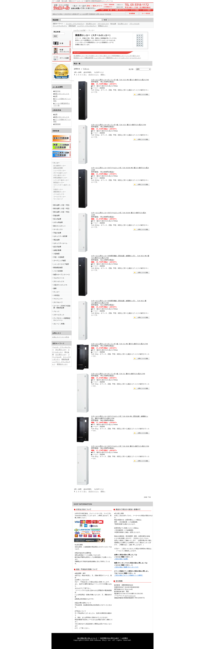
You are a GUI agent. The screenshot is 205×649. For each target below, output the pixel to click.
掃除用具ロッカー (59, 192)
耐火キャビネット (59, 226)
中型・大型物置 (58, 257)
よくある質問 (58, 87)
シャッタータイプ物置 (61, 264)
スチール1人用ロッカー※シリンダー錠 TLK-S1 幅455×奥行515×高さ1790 (118, 374)
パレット (56, 311)
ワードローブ (58, 199)
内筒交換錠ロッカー (60, 178)
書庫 (54, 288)
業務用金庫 (72, 26)
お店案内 (125, 638)
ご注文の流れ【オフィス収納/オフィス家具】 (128, 575)
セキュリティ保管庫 (60, 236)
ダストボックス (58, 281)
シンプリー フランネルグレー (87, 26)
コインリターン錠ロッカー (61, 186)
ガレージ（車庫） (59, 324)
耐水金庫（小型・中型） (61, 208)
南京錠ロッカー (58, 182)
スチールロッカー (103, 24)
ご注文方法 (57, 110)
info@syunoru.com (130, 596)
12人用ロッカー (123, 24)
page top (147, 497)
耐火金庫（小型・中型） (61, 205)
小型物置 (56, 254)
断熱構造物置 (58, 267)
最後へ (103, 74)
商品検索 (55, 20)
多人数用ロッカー (59, 166)
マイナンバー (58, 299)
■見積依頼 (57, 124)
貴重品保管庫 (58, 168)
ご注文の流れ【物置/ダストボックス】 (126, 567)
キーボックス (58, 229)
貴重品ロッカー (103, 26)
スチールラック (58, 315)
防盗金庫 (56, 215)
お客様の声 (75, 14)
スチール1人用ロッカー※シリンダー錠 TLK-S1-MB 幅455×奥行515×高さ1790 (119, 344)
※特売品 (56, 295)
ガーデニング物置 (59, 260)
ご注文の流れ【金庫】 (121, 559)
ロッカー (56, 163)
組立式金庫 (57, 247)
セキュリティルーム (60, 243)
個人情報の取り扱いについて (87, 638)
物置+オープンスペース (61, 274)
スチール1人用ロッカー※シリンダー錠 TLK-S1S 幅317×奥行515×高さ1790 (118, 125)
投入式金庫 (57, 219)
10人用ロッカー (91, 24)
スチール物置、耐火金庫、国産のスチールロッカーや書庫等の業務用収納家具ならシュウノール (82, 1)
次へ (85, 74)
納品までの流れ (58, 14)
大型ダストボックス (60, 285)
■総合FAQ (56, 91)
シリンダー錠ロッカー (61, 180)
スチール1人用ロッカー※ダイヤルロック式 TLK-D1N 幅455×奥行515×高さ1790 (120, 446)
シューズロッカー (59, 170)
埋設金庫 (56, 240)
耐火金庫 (113, 24)
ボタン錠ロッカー (59, 175)
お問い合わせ (100, 14)
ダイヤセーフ (58, 302)
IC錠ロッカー (58, 189)
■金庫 (55, 96)
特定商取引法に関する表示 (109, 638)
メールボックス (58, 194)
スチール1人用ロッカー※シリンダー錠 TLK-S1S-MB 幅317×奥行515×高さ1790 (120, 80)
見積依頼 (92, 14)
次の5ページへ (94, 74)
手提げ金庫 (57, 233)
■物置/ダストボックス (61, 94)
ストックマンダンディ (60, 26)
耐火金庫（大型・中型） (61, 212)
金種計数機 (57, 250)
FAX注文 (108, 14)
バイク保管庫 (58, 271)
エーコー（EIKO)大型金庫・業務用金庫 (61, 307)
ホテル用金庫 (58, 222)
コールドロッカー (59, 197)
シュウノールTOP (79, 30)
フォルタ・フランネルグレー (75, 24)
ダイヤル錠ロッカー (60, 173)
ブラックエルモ (134, 24)
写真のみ (86, 69)
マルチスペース (58, 278)
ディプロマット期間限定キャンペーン (61, 319)
